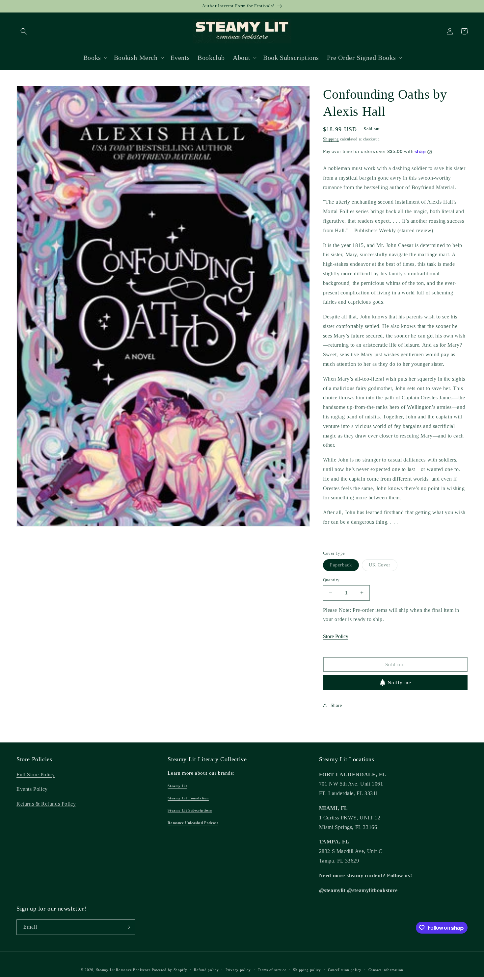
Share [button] (336, 705)
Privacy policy (238, 970)
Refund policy (206, 970)
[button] (23, 31)
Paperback (344, 566)
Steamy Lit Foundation (188, 798)
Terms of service (272, 970)
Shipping (331, 139)
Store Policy (335, 636)
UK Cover (383, 566)
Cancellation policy (345, 970)
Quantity (331, 579)
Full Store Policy (35, 774)
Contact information (385, 970)
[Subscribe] (127, 927)
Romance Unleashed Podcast (193, 823)
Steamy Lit (177, 786)
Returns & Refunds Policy (46, 804)
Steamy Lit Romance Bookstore (123, 970)
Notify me (399, 682)
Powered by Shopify (169, 970)
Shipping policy (307, 970)
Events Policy (32, 789)
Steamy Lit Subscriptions (190, 810)
